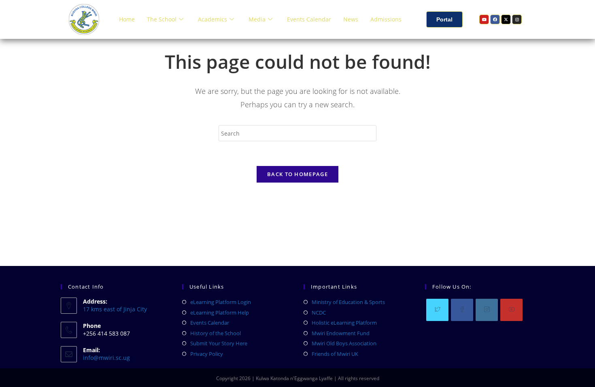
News (350, 19)
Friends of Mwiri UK (335, 353)
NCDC (319, 312)
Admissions (386, 19)
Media (257, 19)
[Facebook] (495, 19)
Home (127, 19)
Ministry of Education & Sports (348, 302)
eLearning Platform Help (219, 312)
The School (161, 19)
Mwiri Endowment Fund (341, 333)
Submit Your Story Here (218, 343)
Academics (212, 19)
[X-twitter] (506, 19)
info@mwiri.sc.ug (106, 357)
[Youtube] (484, 19)
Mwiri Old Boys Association (344, 343)
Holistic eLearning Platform (344, 322)
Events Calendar (309, 19)
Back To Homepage (297, 174)
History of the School (215, 333)
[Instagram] (517, 19)
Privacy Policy (206, 353)
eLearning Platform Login (220, 302)
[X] (437, 310)
